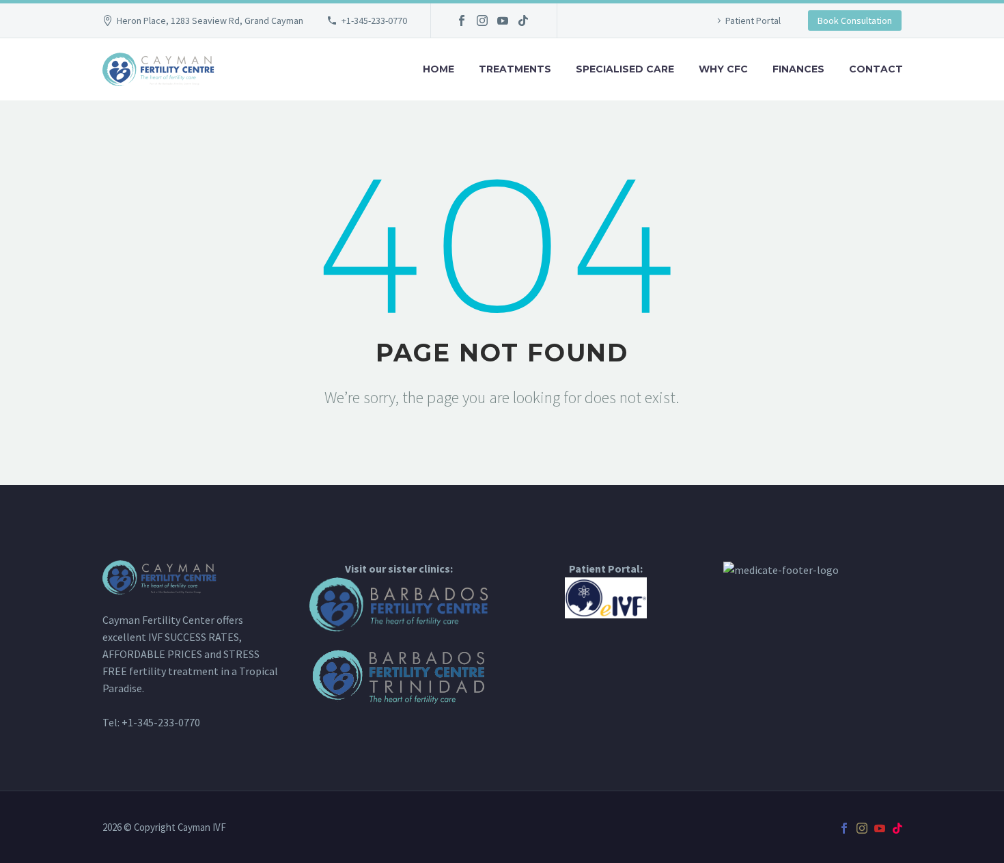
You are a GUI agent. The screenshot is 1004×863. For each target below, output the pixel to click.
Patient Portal (753, 20)
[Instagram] (482, 20)
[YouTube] (502, 20)
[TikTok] (523, 20)
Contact (876, 69)
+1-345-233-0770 (374, 20)
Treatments (515, 69)
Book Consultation (855, 20)
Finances (798, 69)
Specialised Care (625, 69)
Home (438, 69)
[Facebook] (461, 20)
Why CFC (723, 69)
